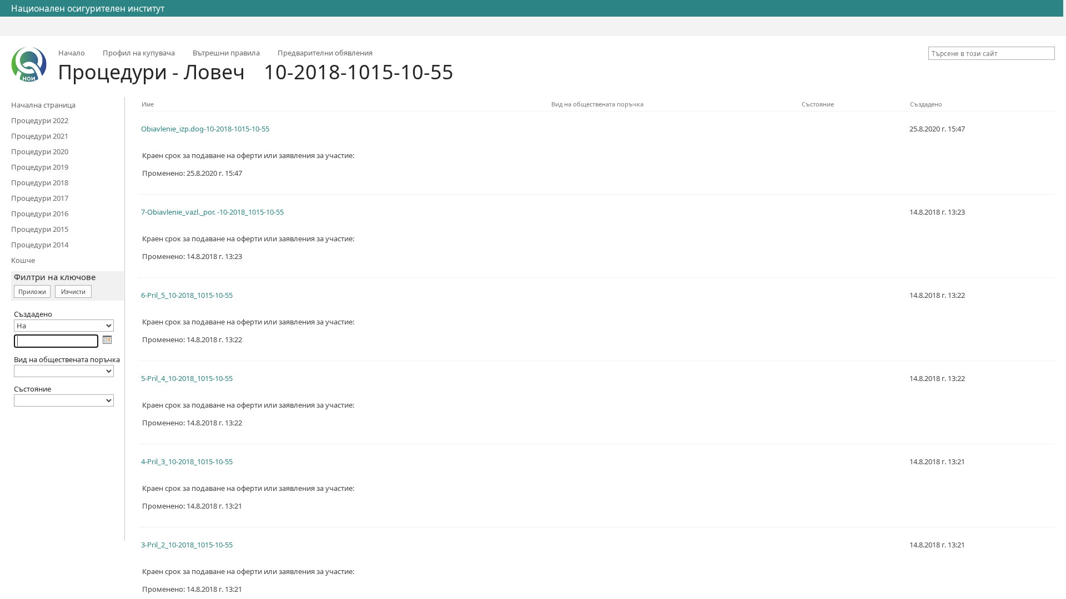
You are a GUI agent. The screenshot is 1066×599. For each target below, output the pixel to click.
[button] (1048, 53)
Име (148, 104)
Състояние (818, 104)
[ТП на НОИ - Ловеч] (29, 64)
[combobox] (987, 53)
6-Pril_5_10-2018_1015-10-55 (187, 295)
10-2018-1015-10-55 (359, 71)
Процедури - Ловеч (151, 71)
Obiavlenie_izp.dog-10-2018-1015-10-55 (205, 129)
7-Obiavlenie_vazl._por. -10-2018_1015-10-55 (212, 212)
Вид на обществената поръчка (597, 104)
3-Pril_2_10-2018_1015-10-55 (187, 545)
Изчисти (73, 291)
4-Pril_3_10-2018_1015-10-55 (187, 461)
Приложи (32, 291)
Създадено (926, 104)
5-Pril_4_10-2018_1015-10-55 (187, 378)
